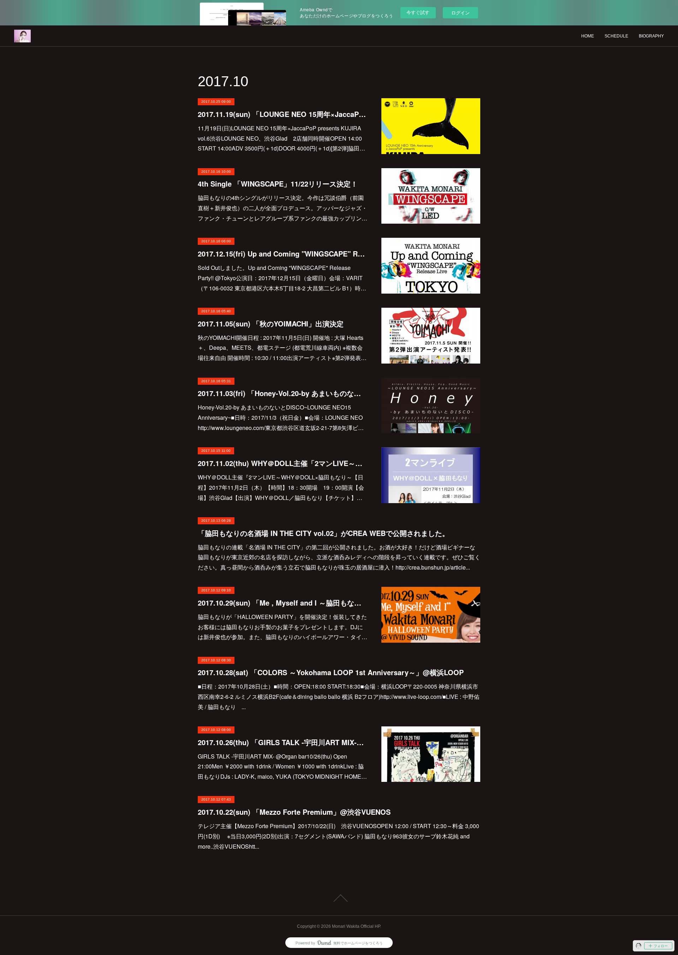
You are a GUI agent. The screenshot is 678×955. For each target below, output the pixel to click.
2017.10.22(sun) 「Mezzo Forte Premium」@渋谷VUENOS (294, 812)
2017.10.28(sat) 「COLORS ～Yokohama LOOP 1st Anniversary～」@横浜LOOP (331, 672)
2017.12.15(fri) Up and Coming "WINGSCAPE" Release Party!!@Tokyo (282, 253)
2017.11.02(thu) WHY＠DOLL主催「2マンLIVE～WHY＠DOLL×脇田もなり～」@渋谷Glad (282, 463)
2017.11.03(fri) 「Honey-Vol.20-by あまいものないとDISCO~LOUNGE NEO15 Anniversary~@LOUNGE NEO (282, 393)
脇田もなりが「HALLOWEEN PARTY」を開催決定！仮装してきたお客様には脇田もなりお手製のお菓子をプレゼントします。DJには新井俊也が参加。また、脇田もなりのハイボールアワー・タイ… (282, 627)
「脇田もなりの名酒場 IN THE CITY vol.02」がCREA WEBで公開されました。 (323, 533)
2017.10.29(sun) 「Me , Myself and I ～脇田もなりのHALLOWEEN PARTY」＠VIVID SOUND (282, 602)
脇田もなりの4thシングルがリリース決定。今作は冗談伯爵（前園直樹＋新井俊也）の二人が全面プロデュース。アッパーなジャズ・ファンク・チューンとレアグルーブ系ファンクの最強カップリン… (282, 208)
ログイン (460, 12)
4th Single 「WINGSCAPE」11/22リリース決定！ (278, 183)
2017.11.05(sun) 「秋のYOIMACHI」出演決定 (271, 323)
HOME (587, 36)
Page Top (339, 898)
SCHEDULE (616, 36)
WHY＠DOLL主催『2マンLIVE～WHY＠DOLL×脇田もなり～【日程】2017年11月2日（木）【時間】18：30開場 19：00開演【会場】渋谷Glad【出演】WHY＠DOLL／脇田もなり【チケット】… (281, 487)
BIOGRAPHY (651, 36)
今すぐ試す (417, 12)
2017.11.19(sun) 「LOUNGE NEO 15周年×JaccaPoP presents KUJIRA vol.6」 (282, 114)
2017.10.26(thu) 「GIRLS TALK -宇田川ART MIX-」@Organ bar (282, 742)
